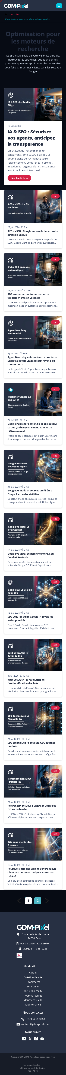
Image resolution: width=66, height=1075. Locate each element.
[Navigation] (59, 5)
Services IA (33, 986)
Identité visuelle (33, 1000)
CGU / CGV (33, 1071)
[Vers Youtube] (42, 1039)
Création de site (33, 977)
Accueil (33, 972)
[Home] (6, 14)
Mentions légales (31, 1064)
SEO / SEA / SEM (33, 991)
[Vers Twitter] (30, 1039)
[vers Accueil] (16, 6)
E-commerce (33, 982)
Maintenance (33, 1004)
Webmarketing (33, 995)
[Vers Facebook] (36, 1039)
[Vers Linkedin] (24, 1039)
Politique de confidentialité (32, 1067)
